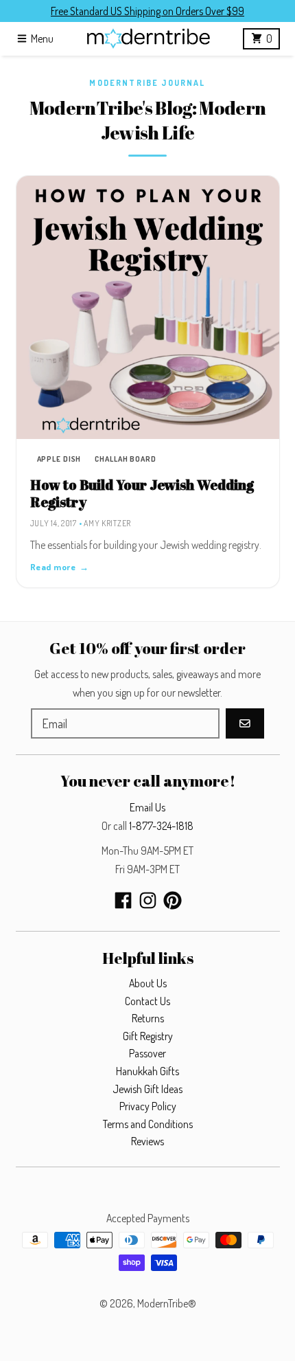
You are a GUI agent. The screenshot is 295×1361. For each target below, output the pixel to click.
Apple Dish (59, 459)
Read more (59, 566)
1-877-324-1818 (161, 826)
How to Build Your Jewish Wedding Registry (142, 493)
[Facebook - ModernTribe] (123, 900)
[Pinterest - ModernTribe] (172, 900)
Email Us (147, 807)
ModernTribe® (166, 1303)
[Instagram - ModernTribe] (148, 900)
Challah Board (125, 459)
